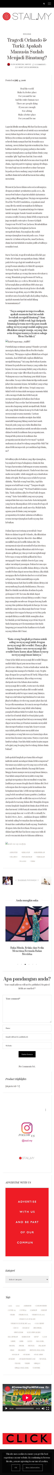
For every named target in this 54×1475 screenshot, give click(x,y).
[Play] (6, 1408)
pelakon (42, 1346)
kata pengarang (34, 1332)
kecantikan (13, 1337)
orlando (13, 857)
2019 (10, 1306)
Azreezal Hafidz (23, 65)
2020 (18, 1306)
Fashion (34, 1310)
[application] (27, 1397)
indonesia (38, 1328)
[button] (18, 964)
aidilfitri (13, 852)
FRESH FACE (23, 1314)
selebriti (21, 1350)
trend (27, 1363)
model (12, 1346)
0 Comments (40, 65)
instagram (18, 1332)
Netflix (31, 1346)
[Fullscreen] (47, 1408)
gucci (15, 1328)
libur (13, 1341)
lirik (21, 1341)
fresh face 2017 (38, 1314)
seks (12, 1350)
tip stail (42, 1359)
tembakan (41, 857)
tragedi (22, 861)
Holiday (26, 1328)
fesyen (44, 1310)
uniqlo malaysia (22, 1368)
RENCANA (27, 34)
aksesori (27, 1306)
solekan (15, 1354)
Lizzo (30, 1341)
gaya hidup (39, 1323)
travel (18, 1363)
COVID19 (23, 1310)
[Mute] (43, 1408)
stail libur (38, 1354)
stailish (26, 1354)
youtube (36, 1368)
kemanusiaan (39, 852)
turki (33, 861)
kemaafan (26, 852)
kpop (36, 1337)
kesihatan (26, 1337)
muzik (21, 1346)
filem (12, 1314)
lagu (45, 1337)
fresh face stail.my (27, 1319)
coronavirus (41, 1306)
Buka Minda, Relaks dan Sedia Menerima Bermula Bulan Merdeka (27, 951)
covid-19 (11, 1310)
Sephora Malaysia (37, 1350)
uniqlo (37, 1363)
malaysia (40, 1341)
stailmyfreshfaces (27, 1359)
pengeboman (27, 857)
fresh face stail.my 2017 (21, 1323)
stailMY (12, 1359)
